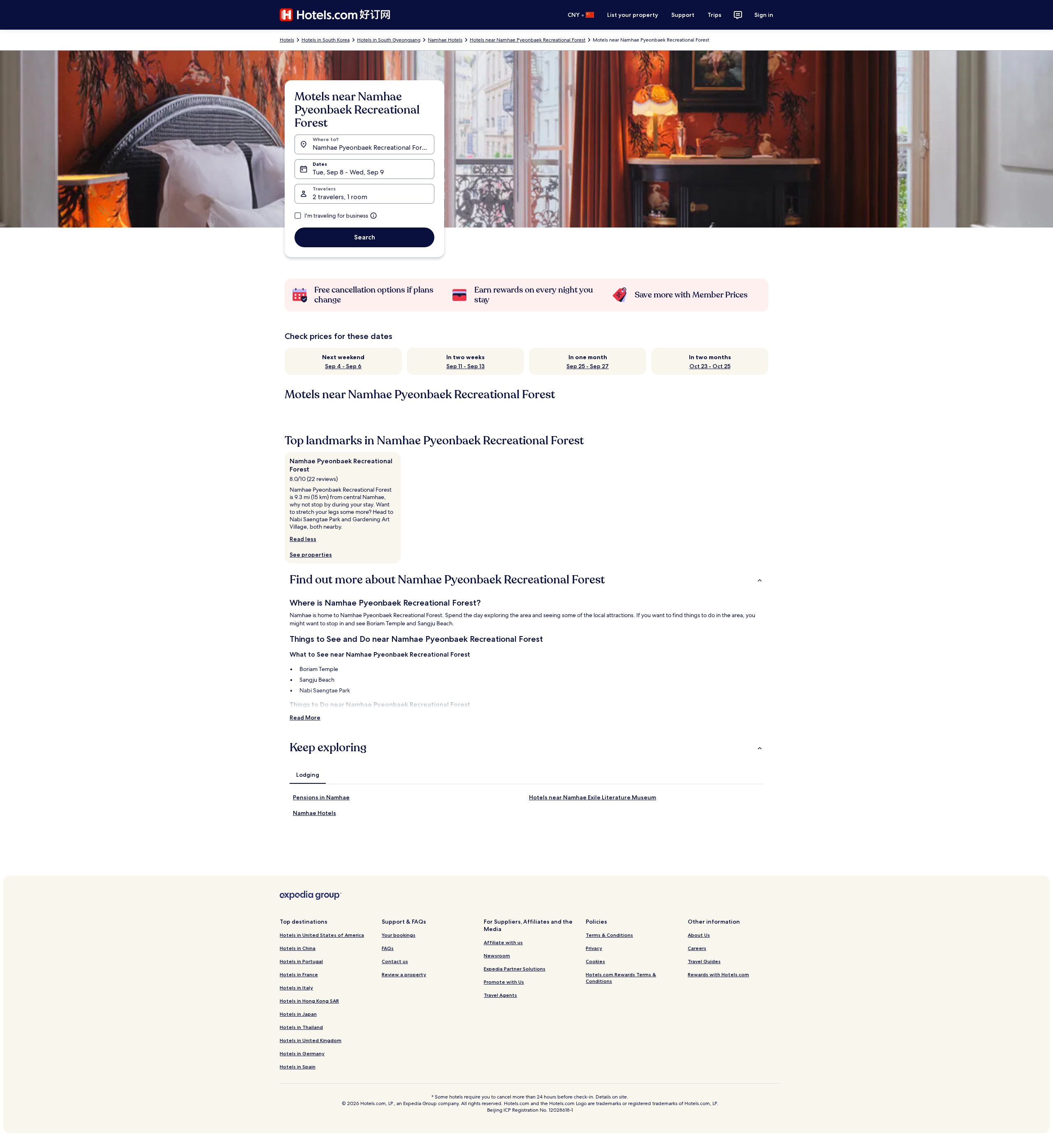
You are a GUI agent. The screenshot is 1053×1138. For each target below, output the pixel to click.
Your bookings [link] (398, 935)
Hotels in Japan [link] (298, 1014)
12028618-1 (561, 1110)
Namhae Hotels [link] (445, 40)
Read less (303, 539)
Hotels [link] (287, 40)
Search (364, 237)
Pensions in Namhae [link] (321, 797)
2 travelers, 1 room (340, 197)
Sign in (763, 15)
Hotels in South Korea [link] (326, 40)
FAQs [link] (388, 948)
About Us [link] (699, 935)
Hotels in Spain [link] (297, 1067)
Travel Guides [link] (704, 961)
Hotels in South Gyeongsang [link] (388, 40)
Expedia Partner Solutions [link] (514, 969)
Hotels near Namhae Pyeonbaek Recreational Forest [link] (527, 40)
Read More (305, 717)
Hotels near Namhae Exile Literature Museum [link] (592, 797)
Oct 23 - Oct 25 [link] (710, 366)
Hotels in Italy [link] (296, 988)
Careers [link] (697, 948)
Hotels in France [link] (299, 974)
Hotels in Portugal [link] (301, 961)
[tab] (308, 775)
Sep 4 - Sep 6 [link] (343, 366)
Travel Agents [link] (500, 995)
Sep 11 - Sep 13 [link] (465, 366)
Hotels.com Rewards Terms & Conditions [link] (621, 977)
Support (682, 15)
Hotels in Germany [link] (302, 1053)
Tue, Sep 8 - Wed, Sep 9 (348, 172)
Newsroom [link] (497, 955)
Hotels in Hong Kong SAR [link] (309, 1001)
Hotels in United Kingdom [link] (310, 1040)
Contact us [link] (395, 961)
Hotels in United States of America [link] (322, 935)
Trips (714, 15)
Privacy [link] (594, 948)
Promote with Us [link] (504, 982)
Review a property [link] (404, 974)
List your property (632, 15)
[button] (526, 579)
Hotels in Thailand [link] (301, 1027)
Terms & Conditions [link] (609, 935)
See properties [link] (311, 554)
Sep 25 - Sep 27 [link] (587, 366)
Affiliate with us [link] (503, 942)
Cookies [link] (595, 961)
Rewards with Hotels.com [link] (718, 974)
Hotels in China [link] (297, 948)
